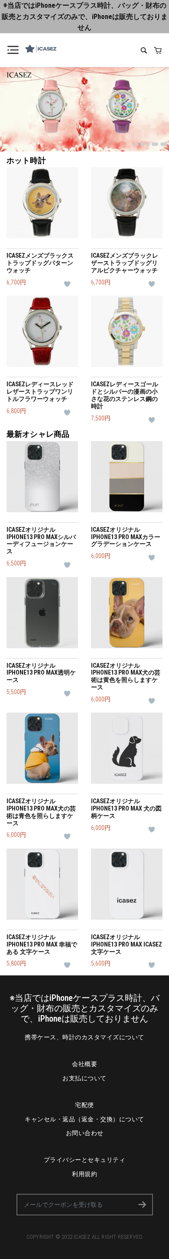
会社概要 (84, 1063)
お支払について (84, 1078)
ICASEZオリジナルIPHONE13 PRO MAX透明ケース (41, 673)
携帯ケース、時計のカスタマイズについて (84, 1037)
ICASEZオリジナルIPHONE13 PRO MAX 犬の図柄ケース (126, 808)
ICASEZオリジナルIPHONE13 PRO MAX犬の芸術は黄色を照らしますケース (125, 676)
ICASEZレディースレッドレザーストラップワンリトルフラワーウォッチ (40, 391)
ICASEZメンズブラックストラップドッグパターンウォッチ (40, 263)
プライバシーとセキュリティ (85, 1159)
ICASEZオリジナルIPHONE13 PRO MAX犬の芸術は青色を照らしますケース (41, 812)
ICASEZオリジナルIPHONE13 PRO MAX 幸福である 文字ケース (41, 944)
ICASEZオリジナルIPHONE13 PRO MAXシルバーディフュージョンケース (41, 540)
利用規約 (84, 1174)
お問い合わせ (85, 1133)
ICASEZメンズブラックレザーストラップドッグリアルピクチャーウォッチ (124, 263)
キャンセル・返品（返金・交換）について (84, 1119)
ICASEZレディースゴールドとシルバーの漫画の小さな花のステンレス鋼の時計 (124, 395)
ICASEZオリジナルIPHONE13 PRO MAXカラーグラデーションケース (125, 537)
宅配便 (84, 1104)
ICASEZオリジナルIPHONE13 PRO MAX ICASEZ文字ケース (126, 944)
